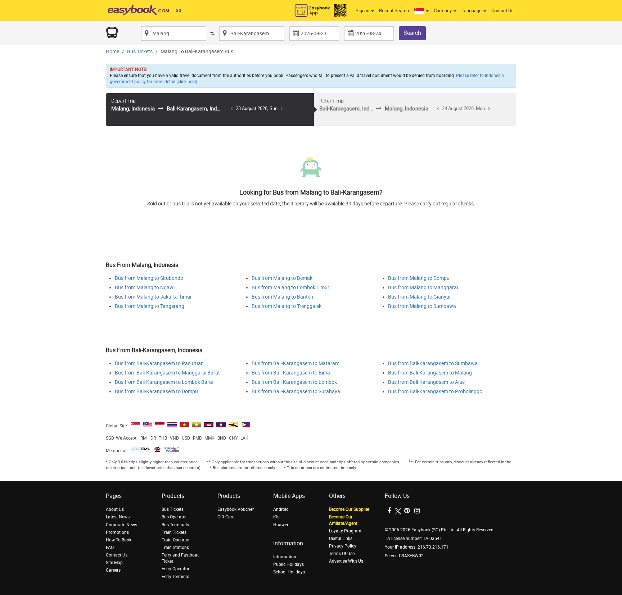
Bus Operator (174, 516)
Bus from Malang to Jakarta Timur (153, 297)
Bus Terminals (175, 524)
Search (412, 32)
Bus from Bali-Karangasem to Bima (291, 373)
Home (112, 52)
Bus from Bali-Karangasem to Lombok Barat (164, 382)
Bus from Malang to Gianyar (419, 297)
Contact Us (502, 10)
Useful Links (340, 538)
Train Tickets (174, 532)
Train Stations (175, 547)
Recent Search (394, 10)
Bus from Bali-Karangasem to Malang (430, 373)
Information (284, 556)
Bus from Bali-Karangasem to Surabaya (296, 392)
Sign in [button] (363, 10)
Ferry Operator (175, 568)
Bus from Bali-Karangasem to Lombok (294, 382)
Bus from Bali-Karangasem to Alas (426, 382)
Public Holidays (288, 564)
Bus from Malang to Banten (282, 297)
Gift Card (226, 516)
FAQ (110, 547)
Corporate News (121, 524)
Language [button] (472, 10)
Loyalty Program (345, 530)
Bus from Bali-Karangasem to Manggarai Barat (167, 373)
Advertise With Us (346, 561)
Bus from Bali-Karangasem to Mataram (295, 363)
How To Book (118, 539)
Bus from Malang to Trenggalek (286, 306)
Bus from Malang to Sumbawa (422, 306)
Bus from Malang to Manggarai (423, 288)
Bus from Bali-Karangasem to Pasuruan (159, 363)
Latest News (118, 516)
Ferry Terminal (175, 576)
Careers (113, 570)
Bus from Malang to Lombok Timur (290, 288)
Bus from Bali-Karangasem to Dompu (156, 392)
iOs (276, 516)
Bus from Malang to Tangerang (149, 306)
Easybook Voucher (235, 509)
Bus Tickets (140, 52)
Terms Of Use (342, 553)
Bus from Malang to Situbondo (149, 278)
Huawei (280, 524)
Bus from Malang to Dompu (419, 278)
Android (281, 509)
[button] (421, 11)
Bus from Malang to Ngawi (145, 288)
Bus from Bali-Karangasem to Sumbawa (433, 363)
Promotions (117, 532)
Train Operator (176, 539)
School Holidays (289, 571)
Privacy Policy (342, 546)
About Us (115, 509)
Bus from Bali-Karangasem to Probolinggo (435, 392)
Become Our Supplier (349, 509)
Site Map (114, 562)
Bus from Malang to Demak (282, 278)
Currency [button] (443, 10)
